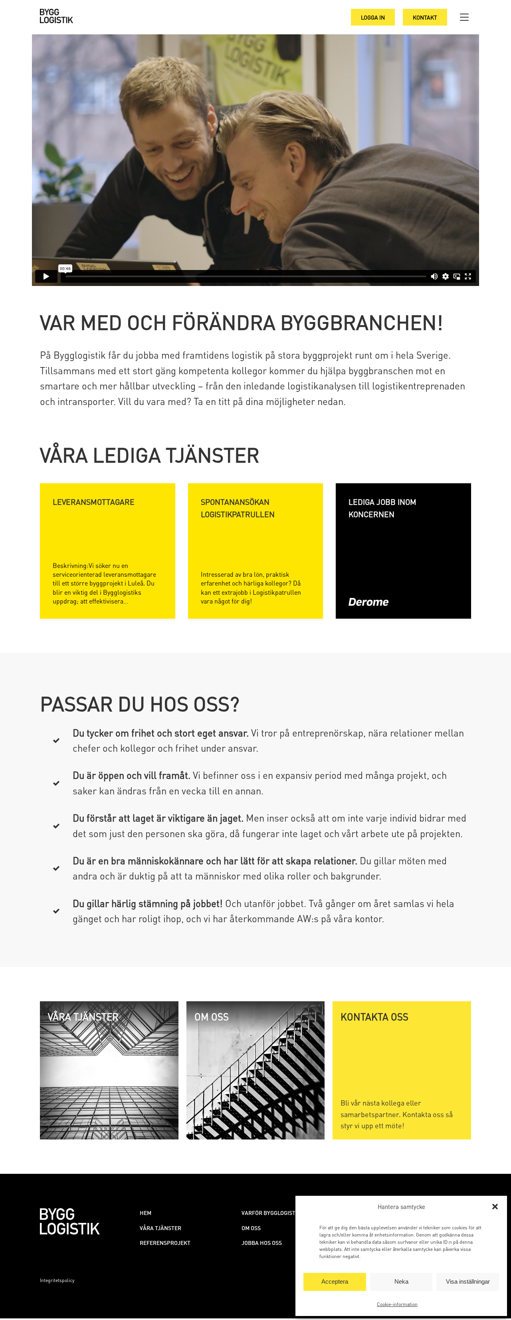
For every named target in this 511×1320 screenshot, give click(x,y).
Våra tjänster (160, 1227)
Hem (145, 1212)
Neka (401, 1281)
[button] (495, 1207)
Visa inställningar (468, 1281)
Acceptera (334, 1281)
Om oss (251, 1227)
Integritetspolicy (57, 1280)
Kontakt (425, 17)
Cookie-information (397, 1304)
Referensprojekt (165, 1242)
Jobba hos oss (262, 1242)
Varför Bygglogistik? (272, 1212)
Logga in (373, 17)
